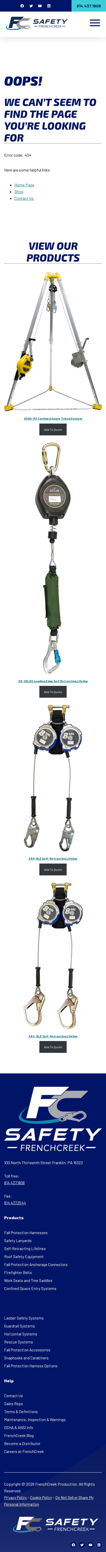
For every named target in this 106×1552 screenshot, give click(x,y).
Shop (18, 191)
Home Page (24, 184)
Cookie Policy (41, 1497)
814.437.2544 (15, 1202)
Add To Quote (53, 429)
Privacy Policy (15, 1497)
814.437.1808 (89, 5)
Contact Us (24, 198)
